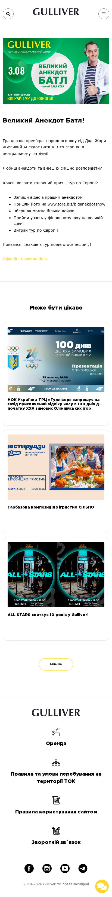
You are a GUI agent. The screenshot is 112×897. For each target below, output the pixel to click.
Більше (56, 664)
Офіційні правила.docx (25, 258)
